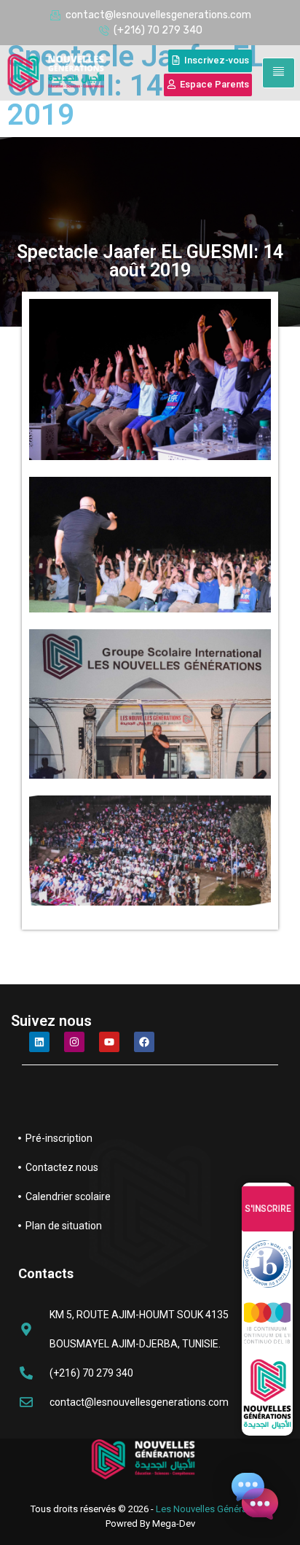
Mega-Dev (173, 1523)
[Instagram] (74, 1042)
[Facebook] (144, 1042)
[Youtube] (109, 1042)
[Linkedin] (39, 1042)
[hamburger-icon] (278, 73)
